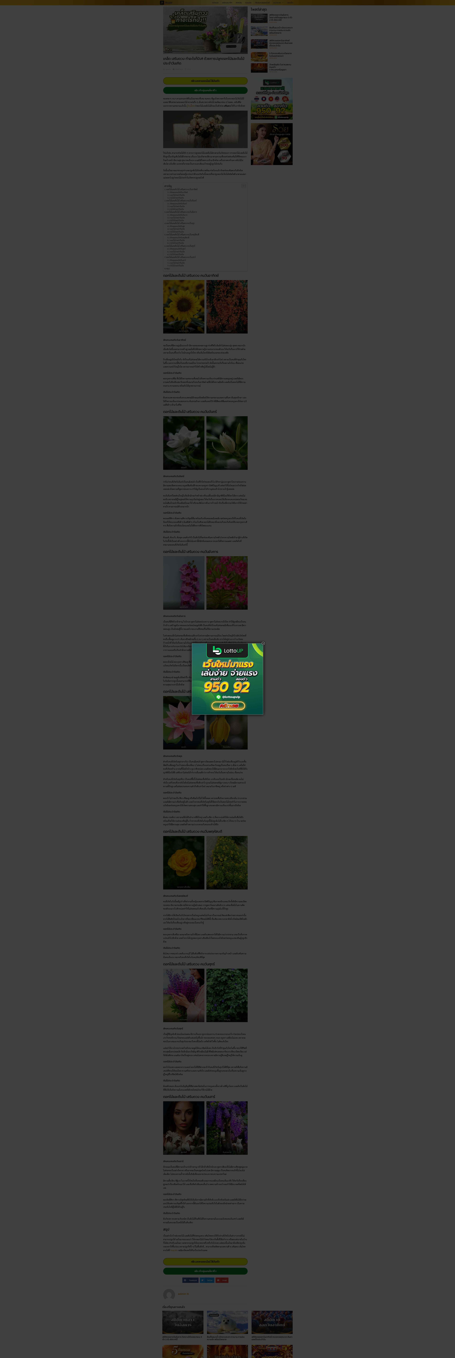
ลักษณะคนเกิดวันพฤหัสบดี (179, 237)
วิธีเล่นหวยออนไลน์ (262, 2)
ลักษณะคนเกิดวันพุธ (177, 226)
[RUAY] (162, 2)
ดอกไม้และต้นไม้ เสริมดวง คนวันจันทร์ (181, 200)
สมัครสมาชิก (227, 2)
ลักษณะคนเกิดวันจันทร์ (178, 203)
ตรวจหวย (277, 2)
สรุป (168, 268)
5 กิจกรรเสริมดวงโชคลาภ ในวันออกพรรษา (280, 55)
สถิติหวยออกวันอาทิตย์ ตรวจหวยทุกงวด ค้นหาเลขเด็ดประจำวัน (280, 43)
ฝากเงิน (239, 2)
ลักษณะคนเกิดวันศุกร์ (177, 249)
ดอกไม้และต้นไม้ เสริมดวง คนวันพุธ (180, 223)
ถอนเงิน (248, 2)
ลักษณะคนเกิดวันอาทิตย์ (179, 192)
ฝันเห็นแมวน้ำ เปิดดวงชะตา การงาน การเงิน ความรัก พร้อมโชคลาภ (281, 30)
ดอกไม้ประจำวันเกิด (177, 195)
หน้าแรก (215, 2)
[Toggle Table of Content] (242, 186)
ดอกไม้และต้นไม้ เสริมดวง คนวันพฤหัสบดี (182, 234)
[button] (190, 1280)
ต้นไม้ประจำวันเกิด (177, 198)
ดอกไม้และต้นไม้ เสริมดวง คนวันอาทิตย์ (182, 189)
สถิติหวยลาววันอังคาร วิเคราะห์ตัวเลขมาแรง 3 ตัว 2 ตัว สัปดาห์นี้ (280, 17)
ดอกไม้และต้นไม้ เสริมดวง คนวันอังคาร (181, 212)
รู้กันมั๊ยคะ (191, 105)
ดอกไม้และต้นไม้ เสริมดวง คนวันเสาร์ (181, 257)
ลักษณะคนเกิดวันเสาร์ (178, 260)
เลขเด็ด (290, 2)
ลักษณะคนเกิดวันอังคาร (178, 215)
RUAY (169, 2)
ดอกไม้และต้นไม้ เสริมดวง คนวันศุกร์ (180, 246)
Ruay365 (174, 1250)
